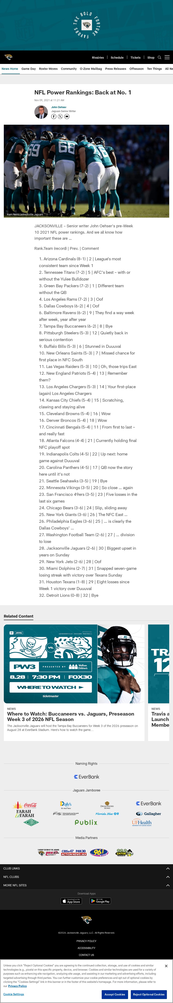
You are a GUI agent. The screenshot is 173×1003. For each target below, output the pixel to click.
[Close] (166, 966)
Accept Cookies (115, 994)
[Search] (159, 57)
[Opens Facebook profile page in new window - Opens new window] (53, 116)
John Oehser (58, 107)
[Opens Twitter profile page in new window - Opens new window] (60, 116)
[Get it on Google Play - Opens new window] (100, 903)
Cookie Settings (13, 994)
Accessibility (86, 947)
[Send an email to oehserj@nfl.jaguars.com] (66, 116)
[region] (86, 981)
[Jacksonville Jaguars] (86, 920)
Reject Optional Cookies (149, 994)
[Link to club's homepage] (8, 55)
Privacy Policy (86, 940)
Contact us (86, 954)
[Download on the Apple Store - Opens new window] (71, 901)
